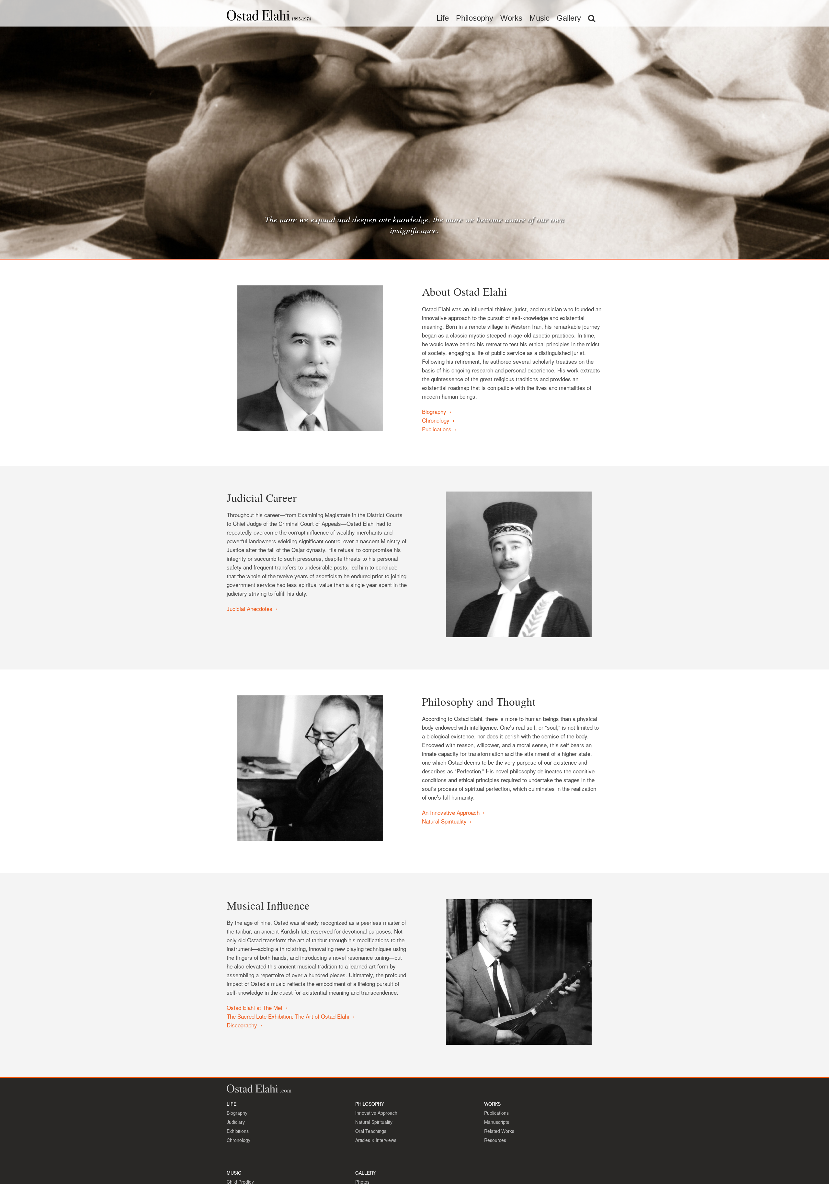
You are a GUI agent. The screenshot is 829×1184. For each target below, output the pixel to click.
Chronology (435, 420)
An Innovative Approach (451, 812)
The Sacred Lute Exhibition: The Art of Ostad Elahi (288, 1016)
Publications (436, 429)
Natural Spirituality (444, 821)
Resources (495, 1140)
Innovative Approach (376, 1113)
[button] (591, 18)
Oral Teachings (370, 1131)
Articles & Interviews (375, 1140)
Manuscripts (496, 1122)
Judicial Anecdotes (249, 608)
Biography (434, 411)
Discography (242, 1025)
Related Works (499, 1131)
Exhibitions (238, 1131)
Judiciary (236, 1122)
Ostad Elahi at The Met (254, 1007)
